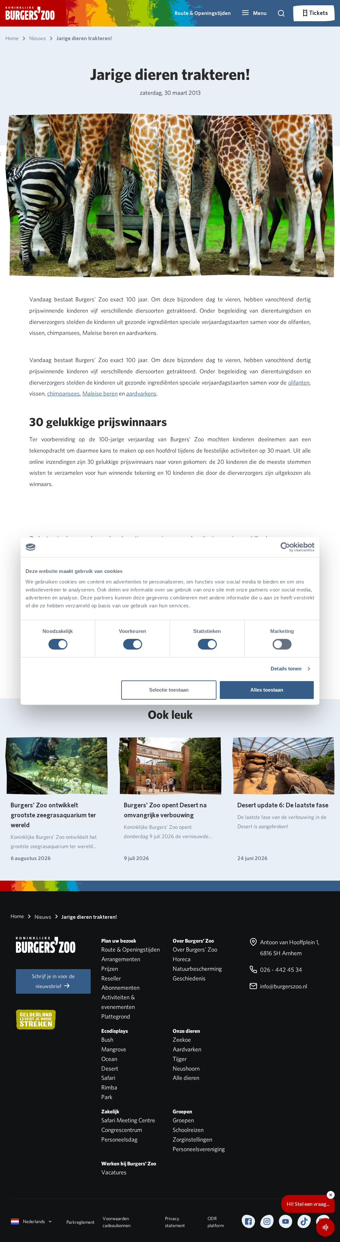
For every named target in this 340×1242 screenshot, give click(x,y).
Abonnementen (120, 987)
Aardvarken (187, 1049)
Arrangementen (120, 959)
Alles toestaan (266, 690)
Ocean (109, 1059)
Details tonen (286, 668)
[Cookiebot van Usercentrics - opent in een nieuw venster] (285, 547)
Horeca (182, 959)
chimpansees (63, 393)
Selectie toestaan (169, 690)
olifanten (298, 382)
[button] (254, 13)
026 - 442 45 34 (280, 969)
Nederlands (34, 1221)
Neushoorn (186, 1068)
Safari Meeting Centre (128, 1120)
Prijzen (109, 968)
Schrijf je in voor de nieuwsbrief (53, 981)
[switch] (132, 644)
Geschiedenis (189, 978)
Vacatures (114, 1172)
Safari (108, 1078)
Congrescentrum (121, 1130)
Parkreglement (80, 1222)
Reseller (111, 978)
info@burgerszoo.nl (283, 986)
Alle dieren (186, 1078)
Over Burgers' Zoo (195, 949)
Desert (109, 1068)
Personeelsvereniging (199, 1149)
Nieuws (42, 916)
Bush (107, 1039)
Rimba (109, 1087)
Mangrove (113, 1049)
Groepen (183, 1120)
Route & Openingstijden (203, 13)
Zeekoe (182, 1039)
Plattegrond (115, 1016)
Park (106, 1097)
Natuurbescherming (197, 968)
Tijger (180, 1059)
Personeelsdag (119, 1139)
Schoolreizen (188, 1130)
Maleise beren (100, 393)
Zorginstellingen (192, 1139)
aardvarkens (141, 393)
